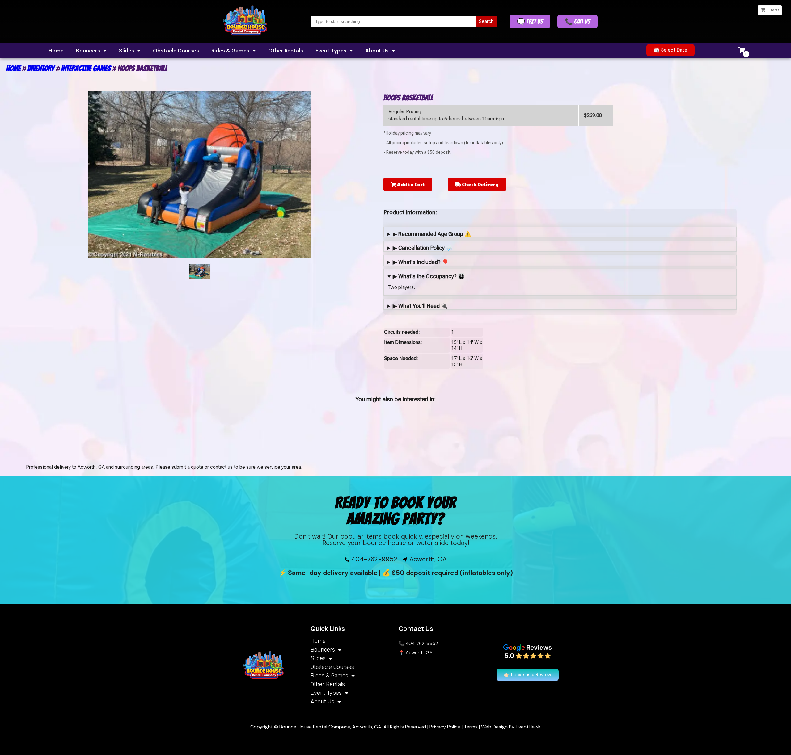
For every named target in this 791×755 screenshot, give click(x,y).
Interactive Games (86, 68)
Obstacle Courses (176, 50)
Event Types (330, 50)
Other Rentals (285, 50)
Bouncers (88, 50)
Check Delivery (480, 184)
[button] (670, 50)
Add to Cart (410, 184)
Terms (471, 727)
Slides (126, 50)
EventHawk (528, 727)
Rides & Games (230, 50)
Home (56, 50)
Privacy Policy (444, 727)
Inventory (40, 68)
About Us (377, 50)
